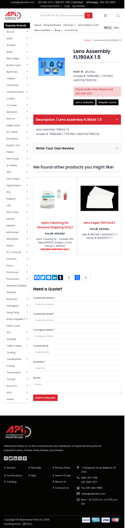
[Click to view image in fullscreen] (51, 66)
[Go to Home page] (13, 15)
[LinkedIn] (15, 458)
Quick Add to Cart (88, 25)
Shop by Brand (52, 25)
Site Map (36, 467)
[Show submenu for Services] (74, 25)
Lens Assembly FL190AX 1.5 (107, 40)
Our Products (14, 475)
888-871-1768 (62, 2)
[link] (51, 6)
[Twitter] (11, 458)
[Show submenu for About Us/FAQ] (51, 30)
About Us (60, 481)
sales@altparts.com (23, 2)
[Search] (88, 15)
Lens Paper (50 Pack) (99, 223)
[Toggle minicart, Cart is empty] (118, 15)
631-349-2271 (45, 2)
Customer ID (40, 345)
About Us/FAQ (42, 30)
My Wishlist (79, 6)
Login (67, 6)
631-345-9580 (92, 488)
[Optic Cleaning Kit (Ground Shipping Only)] (55, 198)
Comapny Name (44, 329)
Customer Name (44, 298)
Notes (37, 377)
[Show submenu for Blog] (61, 30)
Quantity (39, 361)
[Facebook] (6, 458)
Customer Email (43, 313)
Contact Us (71, 30)
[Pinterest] (25, 458)
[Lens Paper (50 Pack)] (99, 198)
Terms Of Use (63, 475)
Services (68, 25)
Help (33, 475)
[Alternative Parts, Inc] (18, 432)
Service (11, 467)
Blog (57, 30)
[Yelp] (20, 458)
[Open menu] (105, 15)
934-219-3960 (107, 2)
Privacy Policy (63, 467)
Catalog (11, 481)
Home (37, 25)
